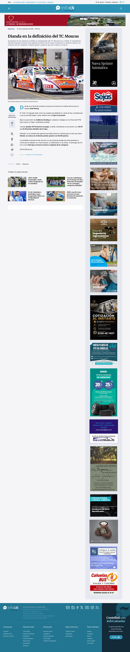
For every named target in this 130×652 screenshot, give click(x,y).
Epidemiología (30, 2)
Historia (89, 631)
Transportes (68, 633)
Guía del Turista (28, 627)
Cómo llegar (26, 631)
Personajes (90, 643)
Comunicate (7, 627)
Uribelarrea (26, 636)
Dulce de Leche (47, 631)
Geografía (90, 633)
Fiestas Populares (28, 638)
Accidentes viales (19, 2)
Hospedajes (26, 643)
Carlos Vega (46, 638)
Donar (114, 637)
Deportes (11, 29)
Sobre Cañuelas (93, 627)
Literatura (50, 2)
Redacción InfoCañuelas (34, 155)
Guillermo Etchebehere (49, 641)
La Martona (46, 633)
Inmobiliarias (69, 636)
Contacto (5, 631)
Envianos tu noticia (8, 636)
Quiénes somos (7, 633)
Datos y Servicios (71, 627)
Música (89, 636)
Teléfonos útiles (70, 631)
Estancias (25, 645)
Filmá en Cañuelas (48, 636)
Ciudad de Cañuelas (28, 633)
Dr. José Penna (41, 2)
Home (18, 164)
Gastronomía (26, 641)
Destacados (47, 627)
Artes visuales (91, 641)
